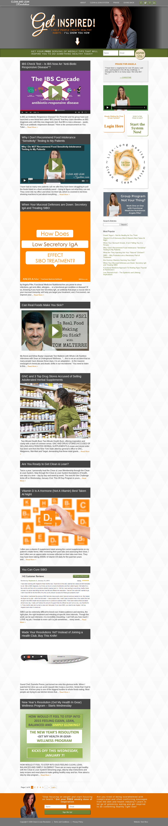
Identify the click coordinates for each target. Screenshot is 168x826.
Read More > (32, 127)
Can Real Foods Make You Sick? (42, 305)
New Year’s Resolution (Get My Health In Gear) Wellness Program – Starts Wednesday (52, 704)
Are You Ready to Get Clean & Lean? (45, 464)
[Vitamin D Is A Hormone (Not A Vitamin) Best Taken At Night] (55, 522)
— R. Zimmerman (125, 75)
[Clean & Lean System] (125, 191)
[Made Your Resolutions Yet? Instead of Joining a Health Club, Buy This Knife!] (55, 660)
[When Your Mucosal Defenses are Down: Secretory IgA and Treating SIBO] (55, 246)
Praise (116, 3)
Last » (53, 787)
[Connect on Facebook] (141, 3)
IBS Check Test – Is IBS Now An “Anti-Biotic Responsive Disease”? (49, 65)
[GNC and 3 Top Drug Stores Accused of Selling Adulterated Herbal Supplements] (55, 410)
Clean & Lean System (99, 3)
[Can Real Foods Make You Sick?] (55, 331)
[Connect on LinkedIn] (154, 3)
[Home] (20, 5)
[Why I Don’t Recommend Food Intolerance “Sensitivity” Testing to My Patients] (55, 164)
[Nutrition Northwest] (125, 204)
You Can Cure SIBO (34, 569)
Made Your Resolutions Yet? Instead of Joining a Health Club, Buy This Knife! (52, 634)
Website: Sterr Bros (141, 822)
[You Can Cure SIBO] (55, 591)
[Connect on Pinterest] (150, 3)
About (83, 3)
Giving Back (129, 3)
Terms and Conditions (61, 822)
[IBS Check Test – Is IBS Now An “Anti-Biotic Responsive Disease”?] (55, 92)
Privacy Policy (78, 822)
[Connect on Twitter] (145, 3)
